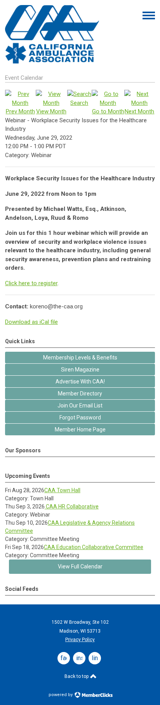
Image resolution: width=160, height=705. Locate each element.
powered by (61, 694)
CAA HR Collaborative (72, 506)
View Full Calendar (80, 566)
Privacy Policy (80, 639)
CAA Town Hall (62, 490)
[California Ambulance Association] (52, 61)
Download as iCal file (31, 321)
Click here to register (31, 283)
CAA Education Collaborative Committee (93, 547)
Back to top (77, 676)
